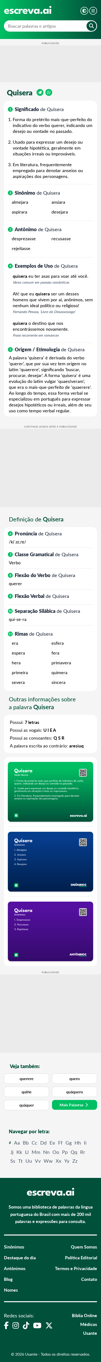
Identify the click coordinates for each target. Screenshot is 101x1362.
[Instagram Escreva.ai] (16, 1325)
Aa (17, 1142)
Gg (68, 1142)
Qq (74, 1151)
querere (27, 1078)
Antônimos (14, 1268)
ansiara (58, 202)
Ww (48, 1160)
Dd (43, 1142)
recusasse (61, 238)
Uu (28, 1160)
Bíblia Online (84, 1315)
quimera (59, 672)
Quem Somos (84, 1247)
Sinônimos (14, 1247)
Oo (55, 1151)
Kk (19, 1151)
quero (74, 1078)
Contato (89, 1279)
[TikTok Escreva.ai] (26, 1325)
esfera (57, 643)
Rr (82, 1151)
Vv (38, 1160)
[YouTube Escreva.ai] (37, 1325)
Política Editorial (81, 1257)
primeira (20, 672)
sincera (58, 682)
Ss (12, 1160)
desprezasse (24, 238)
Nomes (11, 1290)
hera (16, 663)
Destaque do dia (20, 1257)
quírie (27, 1092)
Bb (26, 1142)
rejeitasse (21, 248)
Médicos (88, 1324)
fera (55, 653)
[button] (84, 11)
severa (18, 682)
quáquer (26, 1105)
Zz (74, 1160)
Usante (90, 1333)
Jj (11, 1151)
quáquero (74, 1092)
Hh (78, 1142)
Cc (34, 1142)
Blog (8, 1279)
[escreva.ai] (27, 10)
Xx (58, 1160)
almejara (20, 202)
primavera (61, 663)
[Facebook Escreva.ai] (6, 1325)
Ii (85, 1142)
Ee (52, 1142)
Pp (65, 1151)
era (15, 643)
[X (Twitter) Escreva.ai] (49, 1325)
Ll (27, 1151)
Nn (46, 1151)
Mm (36, 1151)
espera (18, 653)
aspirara (19, 212)
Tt (20, 1160)
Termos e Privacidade (76, 1268)
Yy (66, 1160)
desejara (59, 212)
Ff (60, 1142)
